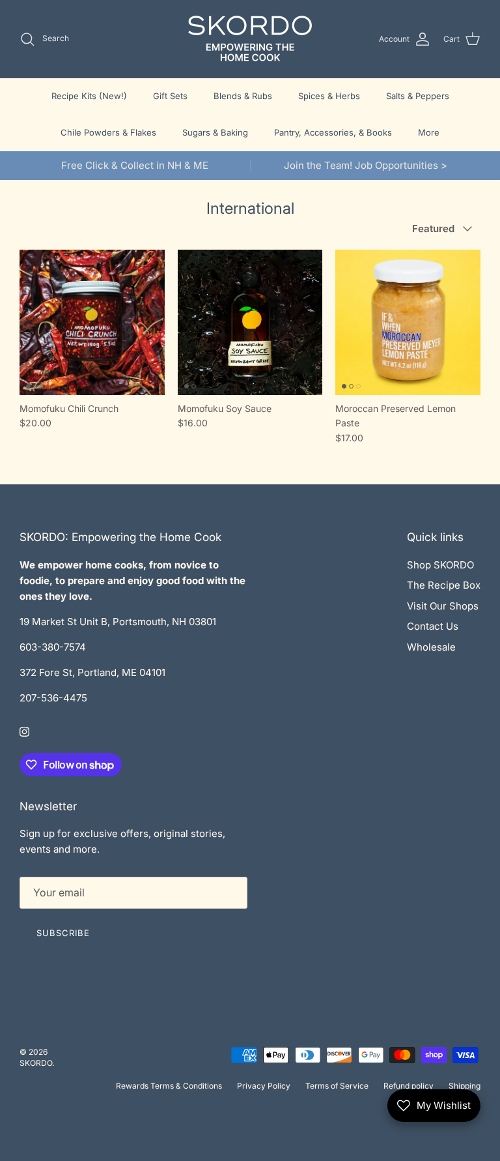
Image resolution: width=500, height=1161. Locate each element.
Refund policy (408, 1086)
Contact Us (432, 626)
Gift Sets (170, 96)
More (428, 132)
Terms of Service (336, 1086)
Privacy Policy (263, 1086)
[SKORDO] (250, 39)
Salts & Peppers (417, 96)
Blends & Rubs (243, 96)
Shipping (464, 1086)
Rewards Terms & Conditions (169, 1086)
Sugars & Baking (215, 132)
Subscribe (63, 933)
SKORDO (36, 1063)
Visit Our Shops (443, 606)
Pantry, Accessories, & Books (333, 132)
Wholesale (431, 647)
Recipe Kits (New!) (89, 96)
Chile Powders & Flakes (108, 132)
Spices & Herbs (329, 96)
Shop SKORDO (440, 565)
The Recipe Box (443, 585)
